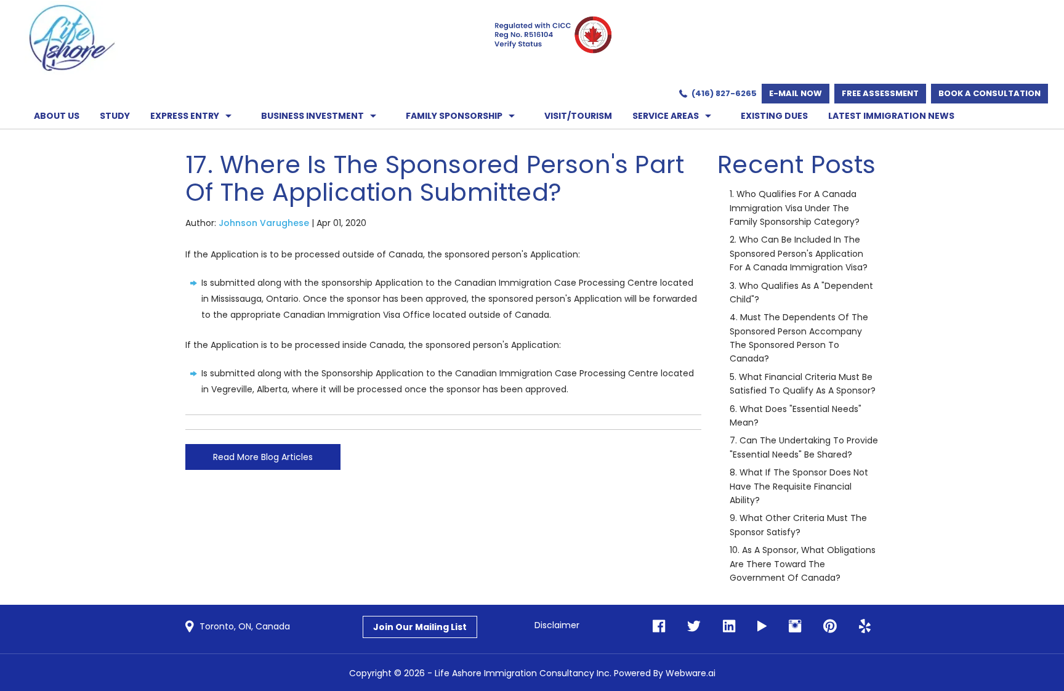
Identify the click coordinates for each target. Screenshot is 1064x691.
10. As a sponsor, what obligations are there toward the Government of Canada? (803, 564)
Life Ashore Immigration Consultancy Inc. (523, 673)
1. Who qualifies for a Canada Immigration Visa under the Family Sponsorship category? (795, 208)
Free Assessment (880, 93)
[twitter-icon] (690, 627)
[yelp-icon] (861, 627)
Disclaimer (556, 625)
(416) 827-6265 (724, 93)
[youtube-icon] (758, 627)
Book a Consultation (989, 93)
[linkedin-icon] (725, 627)
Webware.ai (690, 673)
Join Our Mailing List (420, 627)
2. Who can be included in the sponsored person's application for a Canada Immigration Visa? (799, 253)
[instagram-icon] (791, 627)
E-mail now (795, 93)
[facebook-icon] (659, 627)
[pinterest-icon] (826, 627)
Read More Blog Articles (263, 457)
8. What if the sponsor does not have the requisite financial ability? (799, 486)
